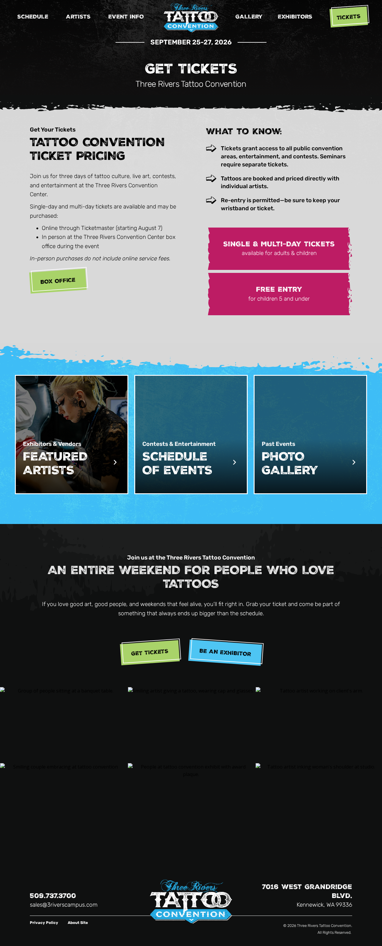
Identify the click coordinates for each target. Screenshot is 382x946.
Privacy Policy (44, 922)
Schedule (32, 16)
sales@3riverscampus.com (64, 905)
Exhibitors (295, 16)
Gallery (249, 16)
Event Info (126, 16)
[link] (71, 434)
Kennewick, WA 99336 (324, 905)
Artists (78, 16)
